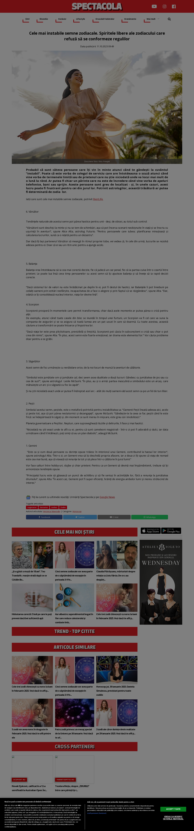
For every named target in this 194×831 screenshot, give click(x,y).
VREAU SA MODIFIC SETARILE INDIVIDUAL (173, 818)
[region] (97, 814)
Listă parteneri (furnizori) (96, 813)
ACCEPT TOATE (173, 809)
